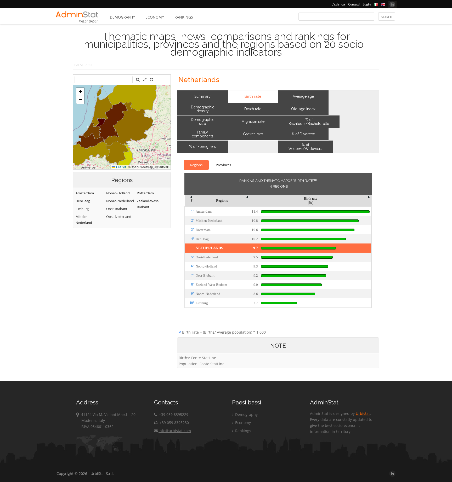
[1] (315, 179)
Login (367, 4)
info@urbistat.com (175, 430)
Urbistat (363, 413)
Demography (122, 17)
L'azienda (338, 4)
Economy (154, 17)
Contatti (354, 4)
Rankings (183, 17)
